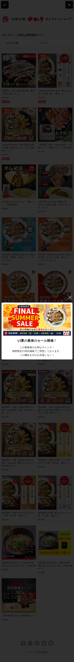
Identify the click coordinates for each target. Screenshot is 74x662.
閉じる (70, 297)
